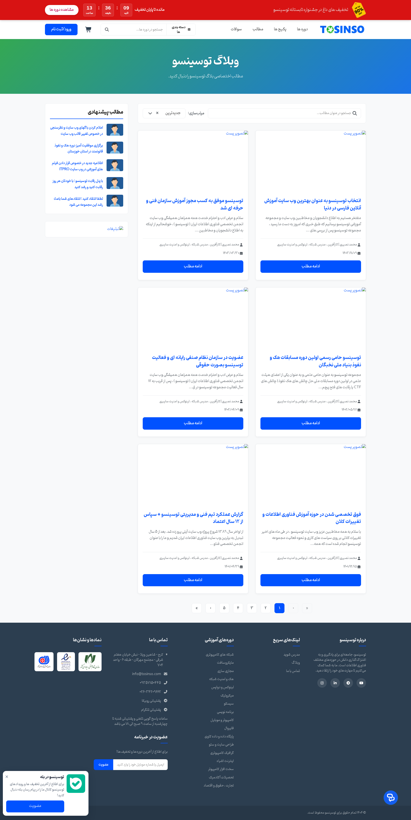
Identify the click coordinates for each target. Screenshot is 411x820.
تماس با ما (293, 671)
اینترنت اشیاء (225, 761)
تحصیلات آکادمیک (221, 777)
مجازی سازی (225, 671)
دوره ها (302, 29)
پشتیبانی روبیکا (151, 700)
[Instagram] (322, 683)
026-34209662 (150, 692)
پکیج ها (280, 29)
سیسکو (229, 703)
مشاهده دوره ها (62, 10)
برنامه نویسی (225, 712)
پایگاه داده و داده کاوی (219, 736)
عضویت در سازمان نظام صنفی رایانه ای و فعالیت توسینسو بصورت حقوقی (197, 361)
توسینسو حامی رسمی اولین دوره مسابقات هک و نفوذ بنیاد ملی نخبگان (315, 361)
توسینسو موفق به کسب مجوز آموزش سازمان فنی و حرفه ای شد (194, 204)
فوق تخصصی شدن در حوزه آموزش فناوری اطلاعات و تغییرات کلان (311, 518)
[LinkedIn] (335, 683)
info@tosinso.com (146, 674)
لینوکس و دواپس (222, 687)
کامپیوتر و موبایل (222, 720)
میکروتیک (227, 695)
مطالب (258, 29)
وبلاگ (296, 662)
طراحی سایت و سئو (221, 744)
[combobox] (164, 113)
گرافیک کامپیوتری (222, 752)
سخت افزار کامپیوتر (221, 769)
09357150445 (150, 683)
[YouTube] (361, 683)
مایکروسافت (225, 662)
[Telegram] (348, 683)
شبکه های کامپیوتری (220, 654)
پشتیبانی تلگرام (151, 709)
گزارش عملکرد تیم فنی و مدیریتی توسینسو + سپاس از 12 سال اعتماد (193, 518)
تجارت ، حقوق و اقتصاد (219, 785)
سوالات (236, 29)
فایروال (229, 728)
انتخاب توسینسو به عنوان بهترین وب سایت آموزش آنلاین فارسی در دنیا (312, 204)
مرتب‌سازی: (196, 113)
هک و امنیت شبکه (221, 679)
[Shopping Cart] (88, 30)
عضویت (103, 764)
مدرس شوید (292, 654)
